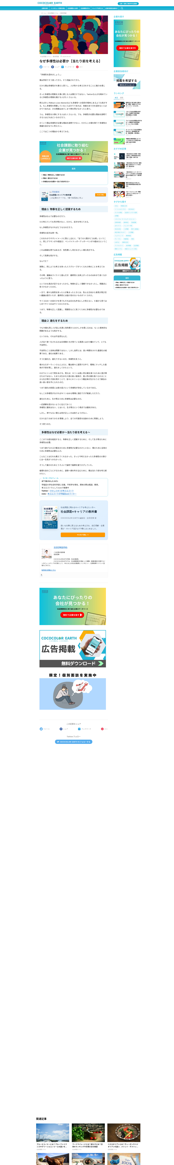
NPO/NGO (131, 209)
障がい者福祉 (135, 229)
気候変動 (133, 222)
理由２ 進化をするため (50, 178)
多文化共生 (118, 229)
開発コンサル (118, 249)
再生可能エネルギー (120, 232)
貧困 (132, 239)
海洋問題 (128, 245)
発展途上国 (124, 206)
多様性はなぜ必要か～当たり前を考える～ (56, 181)
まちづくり (118, 226)
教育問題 (63, 13)
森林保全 (126, 222)
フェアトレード (119, 236)
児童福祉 (126, 239)
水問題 (116, 216)
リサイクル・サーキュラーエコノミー (125, 219)
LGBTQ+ (117, 242)
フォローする (75, 742)
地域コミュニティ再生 (131, 249)
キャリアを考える (97, 8)
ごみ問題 (126, 229)
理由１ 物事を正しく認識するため (53, 175)
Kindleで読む (100, 194)
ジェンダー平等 (128, 226)
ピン (81, 67)
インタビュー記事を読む (58, 8)
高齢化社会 (125, 242)
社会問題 (136, 245)
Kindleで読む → (83, 535)
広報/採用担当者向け (111, 8)
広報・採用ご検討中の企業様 (128, 4)
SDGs (116, 206)
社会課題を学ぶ (85, 8)
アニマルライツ (119, 245)
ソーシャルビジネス (120, 209)
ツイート (46, 67)
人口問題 (130, 232)
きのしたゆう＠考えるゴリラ (62, 491)
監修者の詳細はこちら (49, 570)
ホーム (43, 13)
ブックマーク (69, 67)
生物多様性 (118, 222)
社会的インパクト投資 (131, 212)
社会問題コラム (53, 13)
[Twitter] (41, 575)
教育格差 (128, 236)
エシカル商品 (118, 212)
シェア (57, 67)
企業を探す (45, 8)
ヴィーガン (118, 239)
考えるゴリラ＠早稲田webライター (62, 494)
